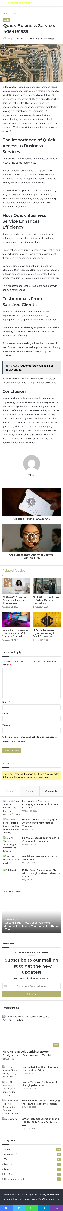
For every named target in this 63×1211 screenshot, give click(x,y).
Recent (30, 791)
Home (8, 13)
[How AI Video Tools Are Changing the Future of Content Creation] (11, 808)
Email (5, 713)
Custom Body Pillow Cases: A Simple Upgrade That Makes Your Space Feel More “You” (31, 926)
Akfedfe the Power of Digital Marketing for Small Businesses (45, 633)
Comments (51, 791)
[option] (31, 916)
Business (8, 1164)
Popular (10, 791)
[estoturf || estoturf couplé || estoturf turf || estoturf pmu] (20, 3)
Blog (6, 1169)
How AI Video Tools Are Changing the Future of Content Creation (40, 804)
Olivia (9, 39)
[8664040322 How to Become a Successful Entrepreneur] (16, 586)
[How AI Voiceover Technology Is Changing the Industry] (11, 844)
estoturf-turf (10, 1154)
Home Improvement (14, 1179)
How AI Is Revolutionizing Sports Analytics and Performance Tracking (40, 822)
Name (6, 702)
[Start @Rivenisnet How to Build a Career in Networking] (47, 586)
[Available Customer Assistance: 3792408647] (11, 860)
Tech (6, 1159)
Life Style (9, 1174)
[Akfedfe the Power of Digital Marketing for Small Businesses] (47, 619)
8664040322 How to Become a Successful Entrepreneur (14, 600)
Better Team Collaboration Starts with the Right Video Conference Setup (41, 873)
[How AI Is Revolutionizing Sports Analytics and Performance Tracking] (11, 826)
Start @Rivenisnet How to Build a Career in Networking (46, 600)
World (15, 13)
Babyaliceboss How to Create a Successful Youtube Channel (15, 633)
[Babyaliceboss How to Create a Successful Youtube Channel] (16, 619)
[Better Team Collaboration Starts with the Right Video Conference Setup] (11, 874)
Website (6, 725)
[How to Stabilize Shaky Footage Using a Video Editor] (10, 1071)
